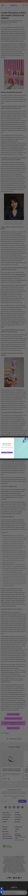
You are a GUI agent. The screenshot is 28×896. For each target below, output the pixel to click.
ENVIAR (7, 452)
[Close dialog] (27, 438)
